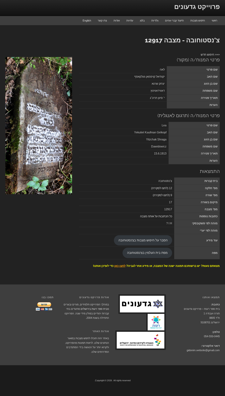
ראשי (214, 20)
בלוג (142, 20)
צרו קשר (102, 20)
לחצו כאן (120, 265)
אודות (117, 20)
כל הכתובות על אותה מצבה (156, 216)
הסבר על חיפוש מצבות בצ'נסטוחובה (143, 240)
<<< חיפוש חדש (210, 54)
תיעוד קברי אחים (174, 20)
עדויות (129, 20)
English (87, 20)
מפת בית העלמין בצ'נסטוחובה (147, 253)
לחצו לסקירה (159, 188)
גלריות (154, 20)
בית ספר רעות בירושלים (94, 308)
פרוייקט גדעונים (197, 6)
